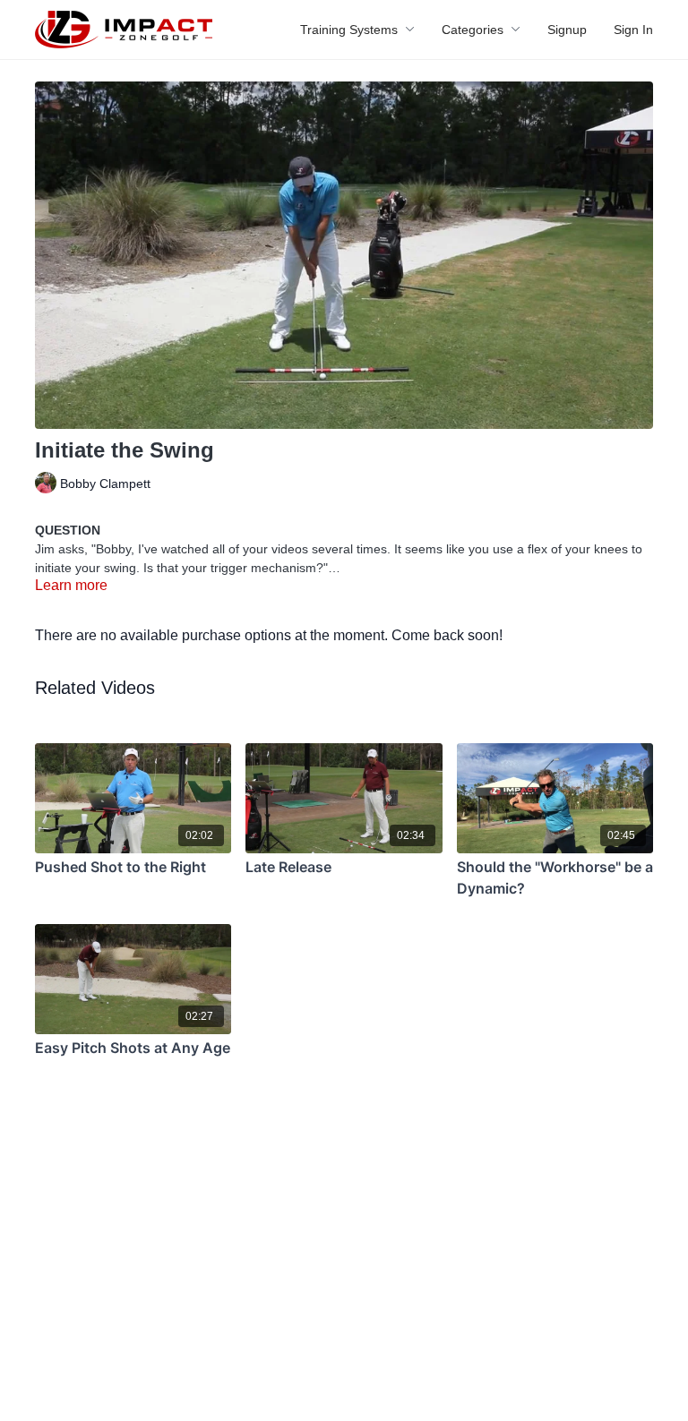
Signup (567, 29)
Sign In (633, 29)
